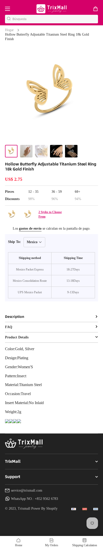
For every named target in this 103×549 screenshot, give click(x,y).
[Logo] (51, 8)
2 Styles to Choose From (50, 214)
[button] (95, 8)
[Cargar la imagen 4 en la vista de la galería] (56, 151)
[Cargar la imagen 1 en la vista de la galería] (11, 151)
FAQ (8, 327)
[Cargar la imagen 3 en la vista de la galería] (41, 151)
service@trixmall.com (26, 490)
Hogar (9, 30)
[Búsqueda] (8, 19)
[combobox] (55, 19)
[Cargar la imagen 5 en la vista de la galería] (71, 151)
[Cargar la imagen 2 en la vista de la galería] (26, 151)
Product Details (16, 337)
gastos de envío (30, 228)
